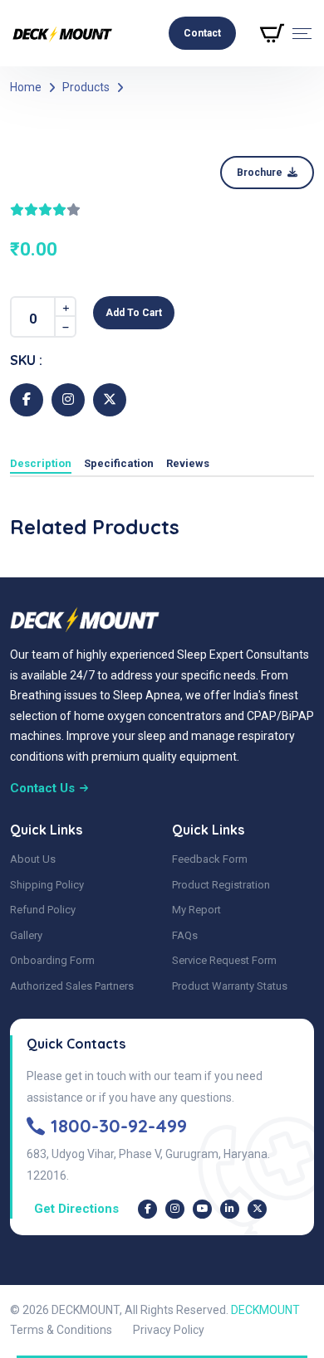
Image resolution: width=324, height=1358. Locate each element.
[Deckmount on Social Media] (147, 1209)
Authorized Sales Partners (72, 986)
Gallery (26, 935)
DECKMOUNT (265, 1310)
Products (86, 87)
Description (40, 464)
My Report (196, 909)
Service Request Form (224, 960)
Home (26, 87)
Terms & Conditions (61, 1329)
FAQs (185, 935)
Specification (119, 464)
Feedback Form (210, 859)
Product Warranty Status (229, 986)
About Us (33, 859)
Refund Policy (43, 909)
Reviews (187, 464)
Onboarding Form (52, 960)
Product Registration (221, 885)
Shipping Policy (47, 885)
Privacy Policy (168, 1329)
